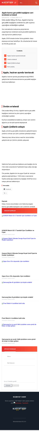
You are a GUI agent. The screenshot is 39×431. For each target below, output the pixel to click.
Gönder (8, 385)
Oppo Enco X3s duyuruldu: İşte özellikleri (16, 276)
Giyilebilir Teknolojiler (8, 234)
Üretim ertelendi (11, 59)
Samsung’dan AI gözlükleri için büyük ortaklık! (17, 297)
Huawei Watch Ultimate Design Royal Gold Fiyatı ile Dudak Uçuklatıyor (19, 254)
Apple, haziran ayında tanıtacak (15, 56)
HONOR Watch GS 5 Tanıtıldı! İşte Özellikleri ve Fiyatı (18, 231)
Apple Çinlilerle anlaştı (12, 63)
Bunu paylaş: (10, 66)
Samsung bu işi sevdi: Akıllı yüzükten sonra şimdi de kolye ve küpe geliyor (18, 340)
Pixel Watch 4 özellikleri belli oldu (13, 318)
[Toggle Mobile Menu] (15, 2)
